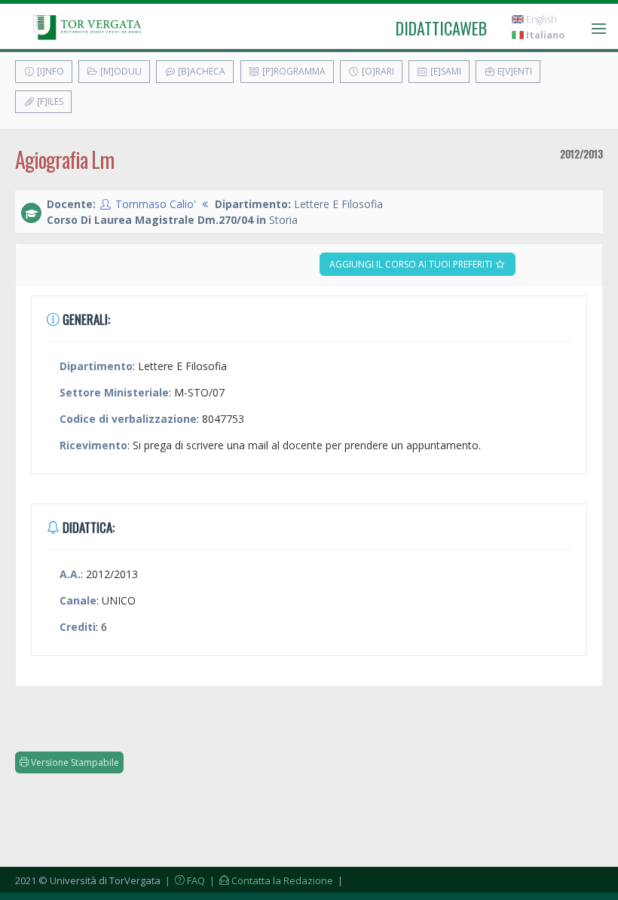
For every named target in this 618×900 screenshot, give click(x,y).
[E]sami (444, 71)
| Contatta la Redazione (270, 880)
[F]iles (49, 101)
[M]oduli (120, 71)
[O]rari (376, 71)
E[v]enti (513, 71)
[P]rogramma (293, 71)
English (540, 19)
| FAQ (184, 880)
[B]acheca (200, 71)
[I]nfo (49, 71)
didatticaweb (441, 28)
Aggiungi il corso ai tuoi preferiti (411, 264)
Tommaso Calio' (155, 204)
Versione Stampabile (74, 762)
